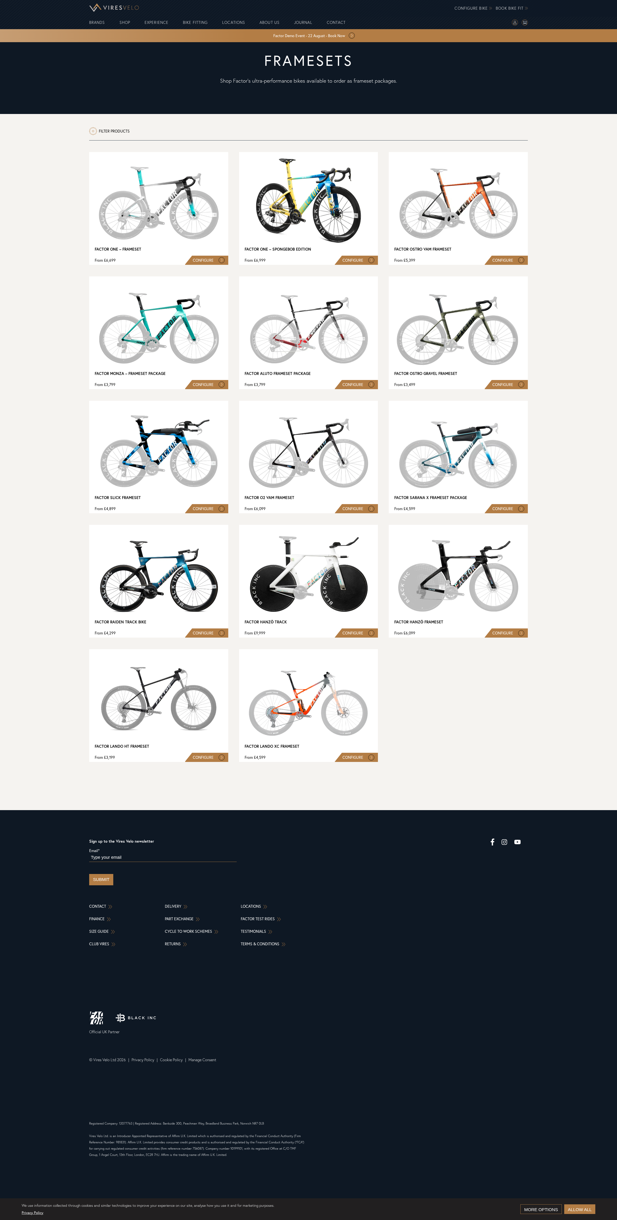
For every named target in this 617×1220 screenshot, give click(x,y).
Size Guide (99, 931)
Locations (233, 22)
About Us (270, 22)
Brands (97, 22)
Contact (336, 22)
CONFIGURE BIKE (472, 8)
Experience (156, 22)
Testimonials (253, 931)
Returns (173, 943)
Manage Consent (202, 1059)
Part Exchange (179, 918)
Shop (125, 22)
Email (94, 850)
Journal (303, 22)
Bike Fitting (195, 22)
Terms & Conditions (260, 943)
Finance (97, 918)
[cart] (525, 23)
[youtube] (517, 843)
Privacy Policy (143, 1059)
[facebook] (492, 843)
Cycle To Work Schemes (188, 931)
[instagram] (504, 842)
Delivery (173, 906)
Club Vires (99, 943)
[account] (515, 23)
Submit (101, 879)
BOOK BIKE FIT (510, 8)
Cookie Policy (171, 1059)
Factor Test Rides (258, 918)
